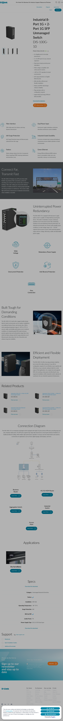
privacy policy (9, 711)
